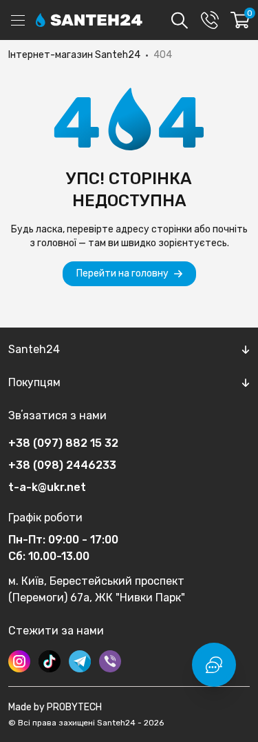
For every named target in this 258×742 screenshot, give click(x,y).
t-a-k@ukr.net (47, 487)
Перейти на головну (122, 273)
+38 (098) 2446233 (62, 465)
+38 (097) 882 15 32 (63, 443)
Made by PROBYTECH (55, 707)
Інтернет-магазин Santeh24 (74, 55)
